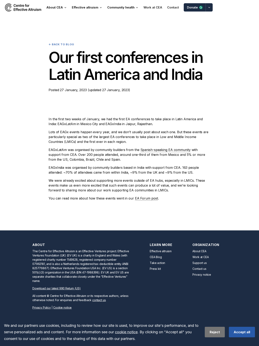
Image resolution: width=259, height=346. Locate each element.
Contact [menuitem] (173, 7)
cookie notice (126, 332)
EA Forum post (146, 198)
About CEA (199, 251)
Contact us (199, 268)
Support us (199, 263)
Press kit (155, 268)
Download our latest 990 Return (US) (56, 288)
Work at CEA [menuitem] (152, 7)
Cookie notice (62, 307)
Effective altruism (161, 251)
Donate (192, 7)
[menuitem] (23, 7)
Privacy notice (201, 274)
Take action (157, 263)
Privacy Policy (41, 307)
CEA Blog (156, 257)
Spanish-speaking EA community (165, 150)
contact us (99, 300)
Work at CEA (200, 257)
